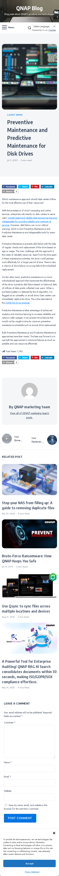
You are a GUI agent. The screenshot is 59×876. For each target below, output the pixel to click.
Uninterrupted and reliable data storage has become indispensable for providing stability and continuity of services (29, 221)
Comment (9, 722)
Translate (52, 30)
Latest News (15, 114)
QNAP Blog (29, 8)
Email (7, 776)
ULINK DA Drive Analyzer (17, 302)
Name (8, 762)
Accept (29, 863)
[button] (54, 833)
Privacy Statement (32, 871)
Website (7, 791)
